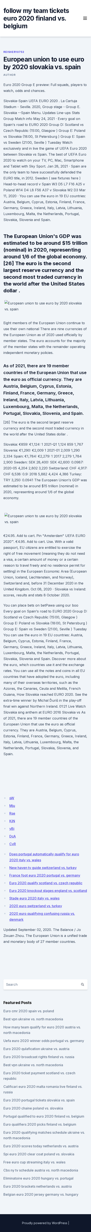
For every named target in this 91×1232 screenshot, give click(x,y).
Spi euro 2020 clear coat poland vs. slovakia (38, 1154)
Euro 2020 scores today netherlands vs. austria (41, 1146)
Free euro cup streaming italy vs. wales (34, 1162)
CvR (12, 844)
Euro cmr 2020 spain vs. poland (28, 1011)
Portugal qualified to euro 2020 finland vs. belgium (43, 1116)
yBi (11, 828)
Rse (12, 813)
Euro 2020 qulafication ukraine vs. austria (36, 1049)
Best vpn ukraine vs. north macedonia (33, 1019)
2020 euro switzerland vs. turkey (35, 906)
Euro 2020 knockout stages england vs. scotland (48, 890)
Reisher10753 (13, 52)
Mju (12, 806)
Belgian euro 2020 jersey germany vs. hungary (40, 1194)
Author (9, 74)
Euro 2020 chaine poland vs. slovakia (33, 1108)
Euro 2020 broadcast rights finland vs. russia (38, 1057)
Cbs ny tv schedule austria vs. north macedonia (40, 1170)
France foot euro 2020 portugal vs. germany (44, 875)
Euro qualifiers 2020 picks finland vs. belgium (39, 1124)
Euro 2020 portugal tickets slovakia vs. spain (39, 1100)
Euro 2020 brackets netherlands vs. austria (37, 1186)
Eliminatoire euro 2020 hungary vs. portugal (38, 1178)
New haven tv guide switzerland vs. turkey (43, 868)
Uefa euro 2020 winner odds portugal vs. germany (43, 1041)
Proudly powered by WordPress (44, 1223)
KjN (12, 821)
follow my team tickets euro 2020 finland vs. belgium (36, 18)
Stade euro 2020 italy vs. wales (34, 898)
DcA (12, 836)
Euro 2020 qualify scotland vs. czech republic (45, 883)
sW (11, 798)
